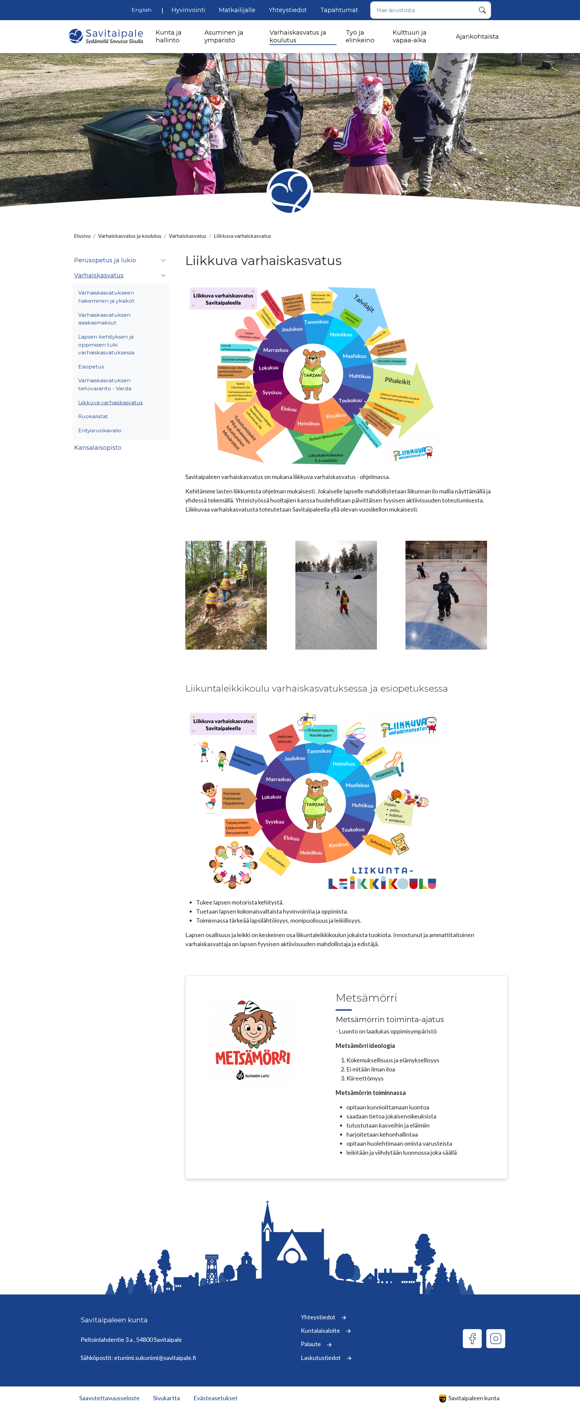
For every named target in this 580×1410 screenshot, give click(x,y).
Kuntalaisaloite (321, 1330)
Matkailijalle (237, 10)
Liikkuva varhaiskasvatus (110, 402)
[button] (163, 260)
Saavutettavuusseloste (109, 1398)
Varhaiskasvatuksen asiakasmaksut (104, 319)
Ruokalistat (93, 416)
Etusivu (82, 235)
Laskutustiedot (321, 1357)
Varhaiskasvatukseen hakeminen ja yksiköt (106, 297)
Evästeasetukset (215, 1398)
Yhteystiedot (288, 10)
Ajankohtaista (477, 36)
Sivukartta (166, 1398)
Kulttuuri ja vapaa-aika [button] (410, 36)
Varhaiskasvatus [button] (99, 275)
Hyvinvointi (188, 10)
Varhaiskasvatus (187, 235)
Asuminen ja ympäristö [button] (223, 36)
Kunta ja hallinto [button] (169, 36)
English (141, 10)
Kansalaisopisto (98, 447)
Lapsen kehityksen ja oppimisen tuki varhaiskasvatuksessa (106, 345)
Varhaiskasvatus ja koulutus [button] (298, 36)
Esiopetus (91, 366)
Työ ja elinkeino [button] (360, 36)
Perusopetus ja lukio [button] (105, 260)
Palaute (311, 1344)
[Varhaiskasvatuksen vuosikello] (314, 375)
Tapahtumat (339, 10)
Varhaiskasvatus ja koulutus (129, 235)
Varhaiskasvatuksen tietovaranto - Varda (104, 384)
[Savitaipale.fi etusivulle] (105, 36)
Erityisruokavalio (100, 430)
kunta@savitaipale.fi (107, 1348)
